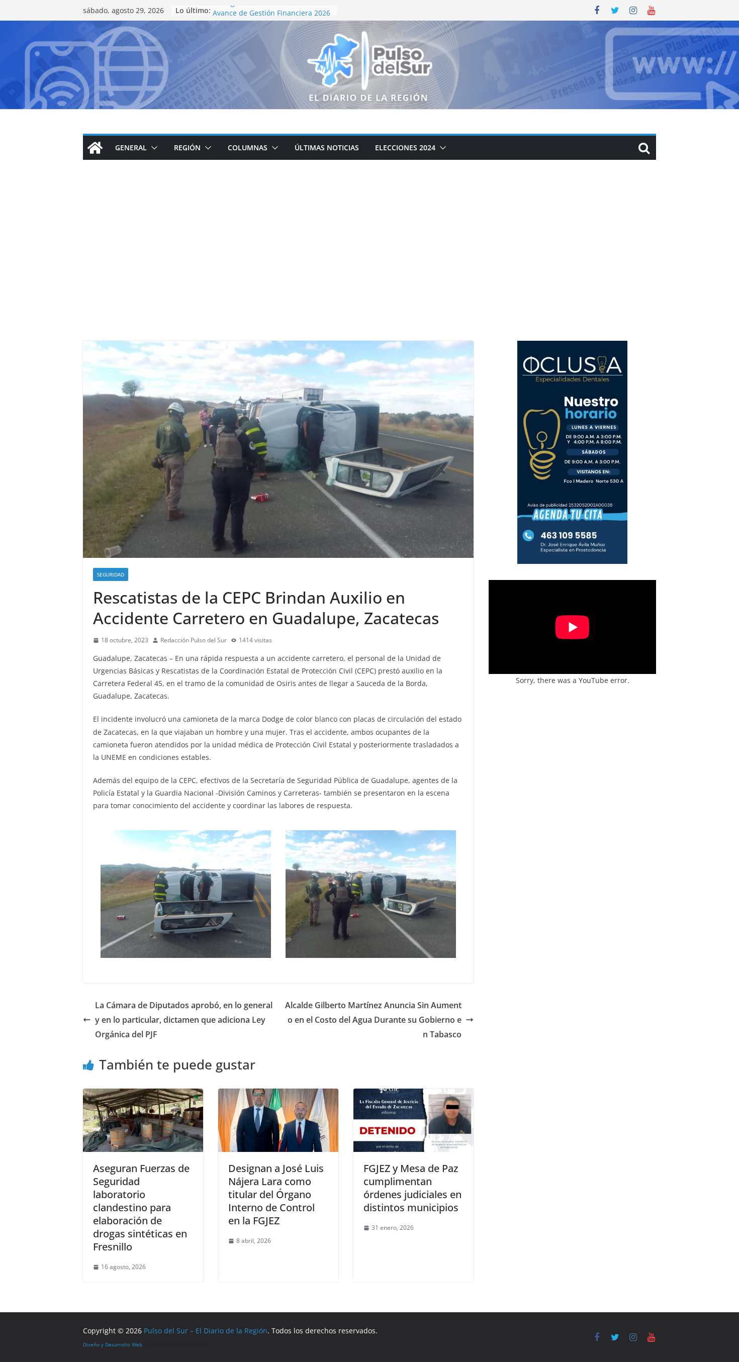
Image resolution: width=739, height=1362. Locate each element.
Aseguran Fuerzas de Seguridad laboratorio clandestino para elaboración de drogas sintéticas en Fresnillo (141, 1207)
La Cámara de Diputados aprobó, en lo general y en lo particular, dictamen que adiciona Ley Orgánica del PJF (183, 1020)
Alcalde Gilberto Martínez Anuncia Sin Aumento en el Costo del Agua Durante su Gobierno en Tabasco (373, 1020)
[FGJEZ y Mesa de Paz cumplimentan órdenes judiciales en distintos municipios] (413, 1095)
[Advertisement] (369, 265)
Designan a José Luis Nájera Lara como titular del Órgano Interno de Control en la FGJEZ (276, 1194)
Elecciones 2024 (405, 147)
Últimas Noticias (327, 147)
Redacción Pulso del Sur (193, 640)
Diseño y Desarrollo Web (112, 1344)
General (131, 147)
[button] (152, 148)
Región (187, 147)
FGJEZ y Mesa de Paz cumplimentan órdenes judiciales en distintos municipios (412, 1187)
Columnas (247, 147)
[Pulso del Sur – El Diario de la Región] (369, 27)
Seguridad (110, 574)
